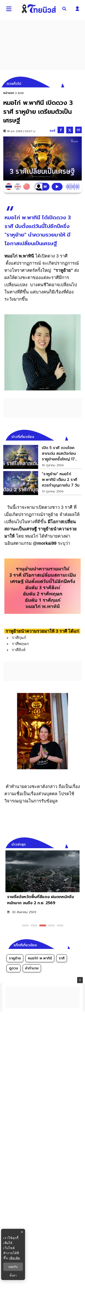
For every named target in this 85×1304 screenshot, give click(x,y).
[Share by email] (78, 130)
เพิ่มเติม (14, 1258)
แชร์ (52, 130)
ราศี (62, 958)
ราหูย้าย (15, 958)
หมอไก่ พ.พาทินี (40, 958)
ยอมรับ (13, 1266)
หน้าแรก (8, 93)
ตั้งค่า (13, 1275)
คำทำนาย (32, 968)
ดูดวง (13, 968)
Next (79, 844)
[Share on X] (69, 130)
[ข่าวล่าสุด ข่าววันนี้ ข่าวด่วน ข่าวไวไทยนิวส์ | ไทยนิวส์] (38, 8)
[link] (42, 457)
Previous (72, 844)
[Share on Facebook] (61, 130)
